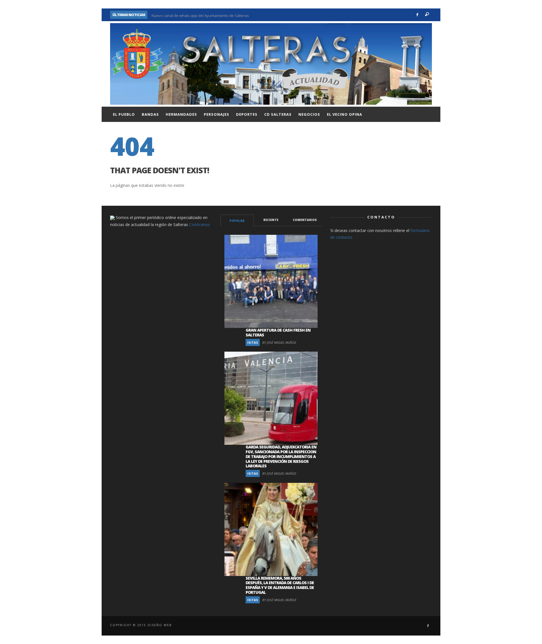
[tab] (237, 220)
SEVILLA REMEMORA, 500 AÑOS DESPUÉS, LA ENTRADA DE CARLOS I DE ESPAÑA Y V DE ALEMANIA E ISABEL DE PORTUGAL (280, 585)
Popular (237, 221)
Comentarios (305, 220)
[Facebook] (417, 15)
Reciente (270, 220)
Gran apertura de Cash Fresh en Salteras (278, 332)
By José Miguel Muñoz (279, 342)
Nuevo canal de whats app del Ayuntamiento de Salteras (200, 14)
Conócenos (199, 224)
